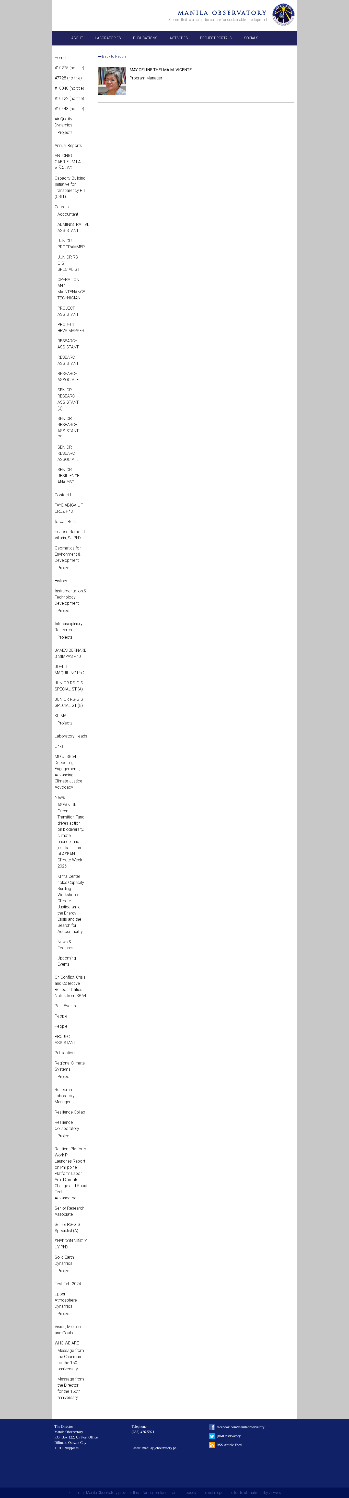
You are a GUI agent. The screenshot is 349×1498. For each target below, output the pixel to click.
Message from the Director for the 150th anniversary (70, 1388)
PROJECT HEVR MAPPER (70, 327)
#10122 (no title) (69, 98)
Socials (251, 38)
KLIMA (60, 715)
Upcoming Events (66, 961)
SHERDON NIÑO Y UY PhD (71, 1243)
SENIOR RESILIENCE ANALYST (68, 475)
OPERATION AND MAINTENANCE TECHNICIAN (71, 288)
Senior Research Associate (69, 1211)
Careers (62, 206)
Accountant (67, 214)
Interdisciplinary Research (69, 626)
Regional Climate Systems (70, 1066)
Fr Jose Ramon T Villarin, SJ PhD (70, 534)
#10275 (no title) (69, 67)
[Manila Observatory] (283, 15)
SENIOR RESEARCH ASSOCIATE (68, 453)
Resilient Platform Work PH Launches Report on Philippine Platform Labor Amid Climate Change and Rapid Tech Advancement (71, 1173)
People (61, 1016)
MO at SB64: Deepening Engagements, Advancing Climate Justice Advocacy (68, 772)
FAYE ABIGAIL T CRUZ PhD (69, 508)
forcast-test (65, 521)
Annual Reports (68, 145)
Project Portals (216, 38)
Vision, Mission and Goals (68, 1329)
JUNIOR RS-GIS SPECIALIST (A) (69, 686)
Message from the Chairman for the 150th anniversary (70, 1359)
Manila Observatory (222, 12)
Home (60, 57)
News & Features (65, 944)
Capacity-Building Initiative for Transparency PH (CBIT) (70, 187)
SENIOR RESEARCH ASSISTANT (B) (68, 399)
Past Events (65, 1005)
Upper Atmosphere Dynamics (66, 1300)
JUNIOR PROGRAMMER (71, 243)
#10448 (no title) (69, 108)
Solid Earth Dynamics (64, 1260)
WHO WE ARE (67, 1343)
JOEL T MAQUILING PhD (69, 669)
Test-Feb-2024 (68, 1283)
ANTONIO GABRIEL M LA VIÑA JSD (68, 161)
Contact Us (65, 495)
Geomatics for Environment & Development (68, 554)
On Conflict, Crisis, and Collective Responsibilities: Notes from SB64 (70, 986)
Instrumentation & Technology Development (70, 597)
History (61, 580)
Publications (145, 38)
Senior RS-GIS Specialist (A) (67, 1227)
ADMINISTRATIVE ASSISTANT (71, 227)
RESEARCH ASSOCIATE (68, 376)
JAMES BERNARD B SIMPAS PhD (71, 653)
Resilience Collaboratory (67, 1125)
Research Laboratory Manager (65, 1095)
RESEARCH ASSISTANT (68, 343)
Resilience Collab (70, 1112)
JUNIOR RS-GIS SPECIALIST (68, 263)
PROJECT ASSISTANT (68, 311)
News (60, 797)
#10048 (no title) (69, 88)
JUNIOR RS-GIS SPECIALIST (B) (69, 702)
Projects (65, 132)
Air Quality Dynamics (63, 121)
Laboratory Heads (71, 736)
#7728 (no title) (68, 78)
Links (59, 746)
